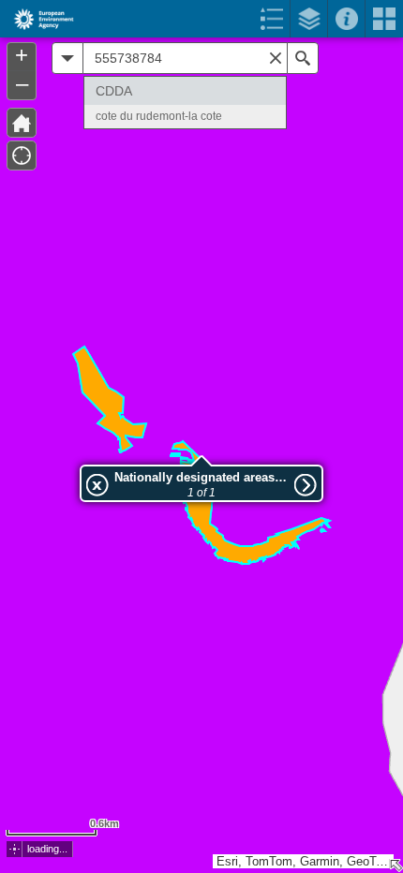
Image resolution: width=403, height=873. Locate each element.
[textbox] (185, 58)
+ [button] (21, 55)
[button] (14, 849)
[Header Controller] (201, 18)
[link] (38, 19)
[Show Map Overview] (395, 865)
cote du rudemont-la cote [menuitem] (159, 116)
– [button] (22, 83)
